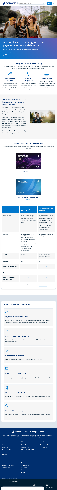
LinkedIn (25, 468)
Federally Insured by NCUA (47, 487)
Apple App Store (46, 445)
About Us (4, 454)
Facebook (25, 463)
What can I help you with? (25, 3)
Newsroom (5, 463)
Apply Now (7, 54)
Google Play (45, 447)
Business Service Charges (27, 449)
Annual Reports (6, 468)
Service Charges (25, 447)
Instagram (26, 465)
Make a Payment (25, 452)
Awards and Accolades (8, 465)
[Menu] (54, 3)
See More (27, 174)
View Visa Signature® (26, 284)
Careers (4, 445)
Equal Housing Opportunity (34, 487)
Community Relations (8, 452)
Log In (49, 3)
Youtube (25, 472)
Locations (5, 447)
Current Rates (24, 445)
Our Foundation (6, 449)
